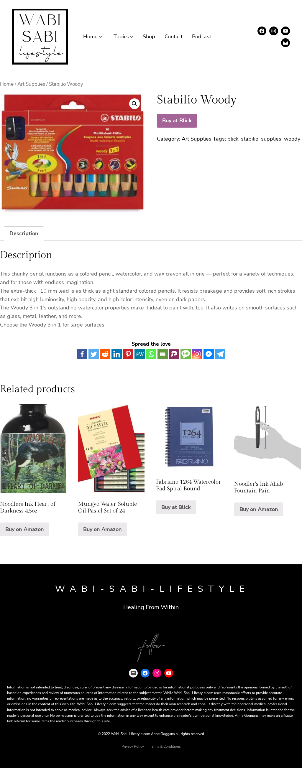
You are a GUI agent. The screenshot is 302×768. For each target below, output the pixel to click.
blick (232, 138)
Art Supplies (31, 84)
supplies (271, 138)
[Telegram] (220, 354)
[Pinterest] (128, 354)
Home (7, 84)
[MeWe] (139, 354)
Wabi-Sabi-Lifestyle (152, 589)
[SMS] (185, 354)
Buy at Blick (177, 120)
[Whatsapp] (151, 354)
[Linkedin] (116, 354)
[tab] (24, 233)
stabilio (249, 138)
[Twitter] (93, 354)
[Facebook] (82, 354)
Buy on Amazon (24, 529)
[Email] (162, 354)
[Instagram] (197, 354)
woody (292, 138)
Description (23, 233)
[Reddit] (105, 354)
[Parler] (174, 354)
